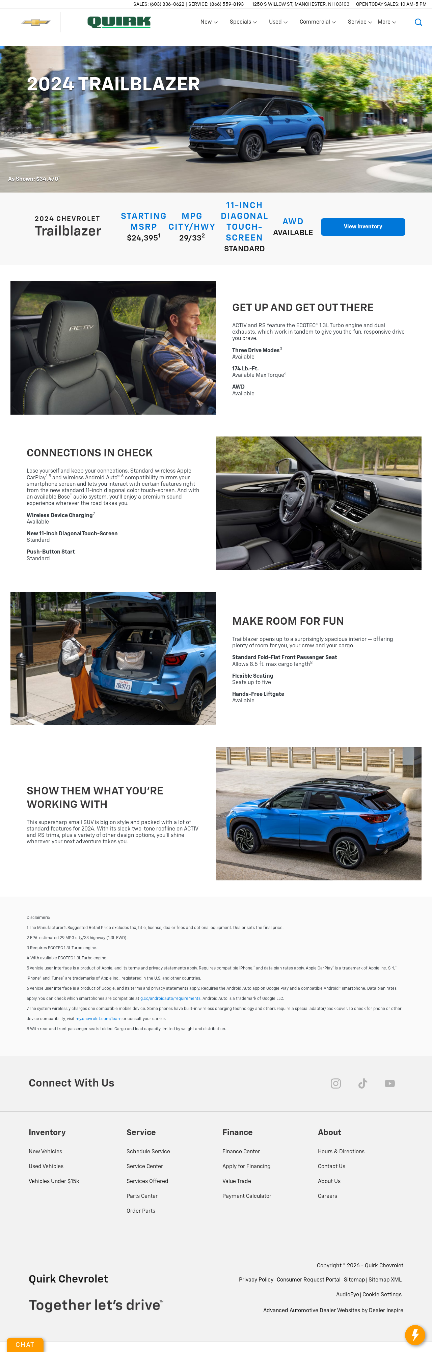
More (384, 24)
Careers (327, 1196)
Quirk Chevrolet (384, 1266)
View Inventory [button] (363, 227)
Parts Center (142, 1196)
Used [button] (276, 24)
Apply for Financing (246, 1167)
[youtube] (389, 1083)
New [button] (207, 24)
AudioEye (347, 1295)
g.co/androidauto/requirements (170, 999)
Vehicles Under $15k (54, 1181)
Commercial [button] (314, 24)
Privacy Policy (256, 1280)
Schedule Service (148, 1152)
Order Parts (141, 1211)
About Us (329, 1181)
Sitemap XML (385, 1280)
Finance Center (241, 1152)
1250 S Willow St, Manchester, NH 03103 (300, 4)
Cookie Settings (382, 1295)
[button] (418, 22)
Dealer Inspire (386, 1311)
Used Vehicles (46, 1167)
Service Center (145, 1167)
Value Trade (236, 1181)
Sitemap (354, 1280)
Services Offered (147, 1181)
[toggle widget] (415, 1335)
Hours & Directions (341, 1152)
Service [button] (357, 24)
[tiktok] (362, 1083)
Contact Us (331, 1167)
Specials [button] (240, 24)
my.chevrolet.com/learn (99, 1019)
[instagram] (335, 1083)
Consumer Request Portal (309, 1280)
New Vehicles (45, 1152)
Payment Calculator (246, 1196)
